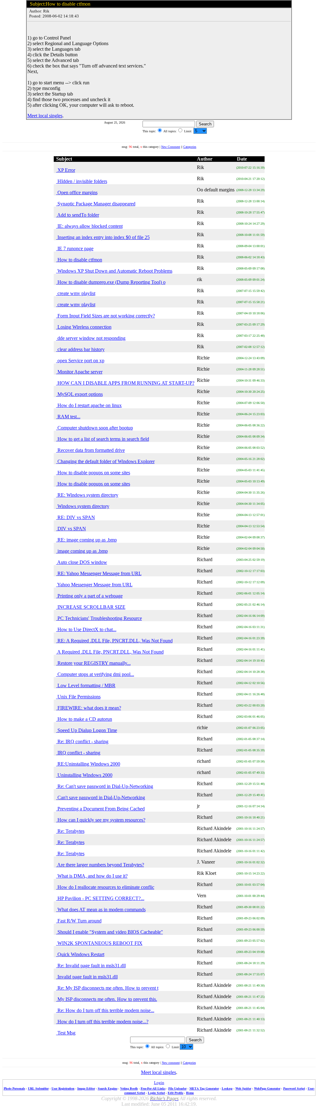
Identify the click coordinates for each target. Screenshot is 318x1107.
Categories (189, 146)
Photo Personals (14, 1088)
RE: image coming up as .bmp (86, 539)
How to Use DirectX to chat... (86, 629)
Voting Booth (129, 1088)
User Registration (63, 1088)
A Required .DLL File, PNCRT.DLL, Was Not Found (110, 651)
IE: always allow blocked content (89, 226)
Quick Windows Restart (80, 954)
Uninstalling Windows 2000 (84, 775)
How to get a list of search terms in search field (102, 439)
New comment (171, 1062)
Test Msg (65, 1032)
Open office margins (77, 192)
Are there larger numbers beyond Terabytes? (100, 864)
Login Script (156, 1093)
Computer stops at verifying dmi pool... (95, 674)
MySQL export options (79, 394)
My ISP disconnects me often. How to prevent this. (106, 999)
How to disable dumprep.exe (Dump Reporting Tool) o (111, 282)
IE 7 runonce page (74, 248)
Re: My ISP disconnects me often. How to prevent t (107, 988)
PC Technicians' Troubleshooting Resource (99, 618)
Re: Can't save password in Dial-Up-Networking (104, 786)
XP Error (65, 170)
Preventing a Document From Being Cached (100, 808)
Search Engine (107, 1088)
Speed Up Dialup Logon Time (86, 730)
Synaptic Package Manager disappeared (95, 203)
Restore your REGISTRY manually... (93, 663)
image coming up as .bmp (82, 551)
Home (190, 1093)
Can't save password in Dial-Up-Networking (100, 797)
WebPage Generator (267, 1088)
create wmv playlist (75, 293)
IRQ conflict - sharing (78, 752)
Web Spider (243, 1088)
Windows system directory (82, 506)
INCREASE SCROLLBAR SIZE (90, 607)
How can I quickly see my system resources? (100, 820)
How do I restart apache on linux (89, 405)
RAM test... (68, 416)
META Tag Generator (204, 1088)
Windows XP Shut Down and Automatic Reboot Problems (114, 271)
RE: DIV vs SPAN (75, 517)
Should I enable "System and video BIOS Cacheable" (109, 932)
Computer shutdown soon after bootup (94, 427)
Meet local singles (44, 115)
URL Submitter (38, 1088)
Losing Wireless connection (83, 327)
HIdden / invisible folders (81, 181)
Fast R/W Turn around (79, 920)
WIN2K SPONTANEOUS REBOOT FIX (99, 943)
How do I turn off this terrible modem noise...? (102, 1021)
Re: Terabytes (70, 831)
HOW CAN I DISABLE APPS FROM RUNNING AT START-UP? (125, 383)
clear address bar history (80, 349)
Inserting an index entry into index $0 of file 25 (103, 237)
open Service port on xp (80, 360)
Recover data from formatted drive (90, 450)
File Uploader (177, 1088)
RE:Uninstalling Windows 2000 (88, 764)
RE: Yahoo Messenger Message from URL (99, 573)
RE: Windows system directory (87, 495)
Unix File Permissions (78, 696)
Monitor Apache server (79, 371)
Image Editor (86, 1088)
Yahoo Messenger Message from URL (94, 584)
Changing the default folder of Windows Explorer (105, 461)
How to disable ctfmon (79, 259)
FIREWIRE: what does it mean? (88, 708)
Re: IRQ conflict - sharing (82, 741)
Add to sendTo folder (77, 215)
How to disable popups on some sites (93, 472)
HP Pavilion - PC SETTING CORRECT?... (100, 898)
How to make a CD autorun (84, 719)
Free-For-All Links (153, 1088)
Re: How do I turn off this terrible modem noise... (105, 1010)
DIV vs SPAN (71, 528)
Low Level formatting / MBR (86, 685)
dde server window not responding (90, 338)
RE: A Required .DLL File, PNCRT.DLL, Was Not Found (114, 640)
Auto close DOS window (81, 562)
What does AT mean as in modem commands (101, 909)
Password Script (294, 1088)
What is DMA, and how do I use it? (92, 876)
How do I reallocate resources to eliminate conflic (105, 887)
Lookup (227, 1088)
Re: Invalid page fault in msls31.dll (91, 965)
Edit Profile (175, 1093)
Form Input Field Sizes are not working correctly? (105, 315)
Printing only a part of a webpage (89, 595)
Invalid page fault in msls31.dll (87, 976)
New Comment (170, 146)
